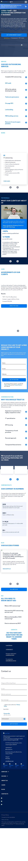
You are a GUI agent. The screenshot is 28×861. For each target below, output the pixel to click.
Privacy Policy (17, 385)
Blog (3, 789)
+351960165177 (9, 649)
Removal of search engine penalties (12, 123)
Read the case (14, 306)
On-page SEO (9, 103)
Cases (3, 785)
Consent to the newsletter (8, 817)
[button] (10, 187)
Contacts (4, 794)
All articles (14, 589)
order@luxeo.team (10, 655)
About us (4, 780)
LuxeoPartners (9, 645)
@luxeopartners (8, 749)
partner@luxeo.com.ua (11, 660)
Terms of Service (19, 824)
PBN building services (11, 116)
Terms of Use (7, 385)
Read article (7, 569)
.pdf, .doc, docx (7, 714)
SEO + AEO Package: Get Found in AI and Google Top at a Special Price (11, 6)
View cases (6, 181)
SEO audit (8, 83)
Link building (9, 110)
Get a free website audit (14, 35)
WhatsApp (7, 758)
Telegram (7, 757)
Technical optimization (12, 97)
